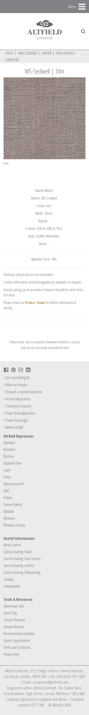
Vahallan (9, 511)
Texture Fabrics (13, 504)
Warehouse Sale (14, 606)
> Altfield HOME (13, 427)
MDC (7, 490)
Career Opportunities (17, 640)
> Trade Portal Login (16, 420)
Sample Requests (14, 619)
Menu (72, 6)
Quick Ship (10, 613)
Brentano (9, 449)
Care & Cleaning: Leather (19, 565)
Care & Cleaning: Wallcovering (22, 572)
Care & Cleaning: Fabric (18, 551)
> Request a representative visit (23, 391)
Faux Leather (64, 53)
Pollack (8, 497)
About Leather (12, 544)
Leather (47, 53)
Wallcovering (27, 53)
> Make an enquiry (15, 384)
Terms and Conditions (17, 647)
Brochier (9, 456)
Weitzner (9, 518)
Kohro (7, 477)
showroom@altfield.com (51, 682)
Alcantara (9, 442)
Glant (7, 470)
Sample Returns (13, 626)
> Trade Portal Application (19, 413)
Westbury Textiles (14, 525)
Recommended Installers (19, 633)
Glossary (9, 579)
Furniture (12, 60)
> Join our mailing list (17, 377)
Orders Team (35, 302)
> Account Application (17, 399)
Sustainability (12, 586)
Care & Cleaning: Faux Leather (22, 558)
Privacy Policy (11, 654)
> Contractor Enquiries (17, 406)
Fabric (9, 53)
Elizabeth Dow (12, 463)
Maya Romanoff (13, 483)
